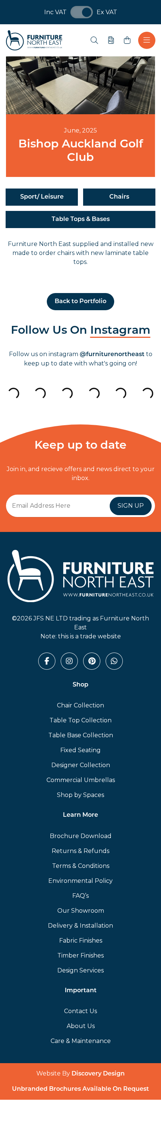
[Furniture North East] (34, 40)
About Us (81, 1026)
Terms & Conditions (80, 865)
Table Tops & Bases (81, 219)
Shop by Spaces (80, 794)
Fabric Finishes (80, 940)
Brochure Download (81, 836)
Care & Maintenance (81, 1040)
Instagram (120, 331)
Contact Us (80, 1011)
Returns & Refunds (80, 850)
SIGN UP (131, 505)
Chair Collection (80, 705)
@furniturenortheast (112, 355)
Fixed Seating (80, 750)
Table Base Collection (80, 735)
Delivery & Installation (80, 925)
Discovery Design (98, 1074)
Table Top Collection (80, 720)
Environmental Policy (80, 880)
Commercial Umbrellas (80, 780)
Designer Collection (80, 765)
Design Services (80, 970)
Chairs (119, 197)
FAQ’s (80, 895)
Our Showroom (80, 910)
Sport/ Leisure (42, 197)
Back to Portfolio (80, 302)
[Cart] (127, 40)
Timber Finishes (80, 955)
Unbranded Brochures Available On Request (80, 1089)
